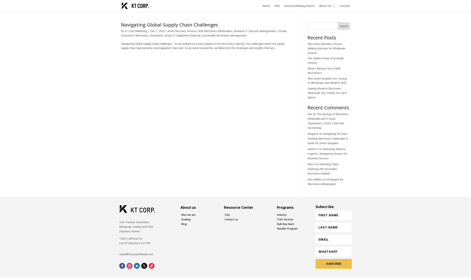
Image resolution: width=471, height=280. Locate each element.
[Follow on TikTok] (152, 266)
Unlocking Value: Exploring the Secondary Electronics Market (323, 168)
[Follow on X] (144, 266)
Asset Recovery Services (182, 31)
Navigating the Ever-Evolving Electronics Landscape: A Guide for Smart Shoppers (328, 138)
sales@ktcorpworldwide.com (136, 254)
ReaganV (313, 133)
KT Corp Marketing (136, 31)
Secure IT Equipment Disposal (182, 35)
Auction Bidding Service (299, 6)
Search (344, 26)
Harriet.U (313, 149)
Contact (344, 6)
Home (266, 6)
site (310, 114)
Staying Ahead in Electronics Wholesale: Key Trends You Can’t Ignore (327, 93)
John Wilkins (315, 179)
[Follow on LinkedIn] (137, 266)
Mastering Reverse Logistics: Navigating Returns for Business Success (327, 153)
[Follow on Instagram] (129, 266)
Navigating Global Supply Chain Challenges (169, 24)
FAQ (277, 6)
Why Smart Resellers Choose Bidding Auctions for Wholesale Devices (326, 48)
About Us (325, 6)
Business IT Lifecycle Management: (255, 31)
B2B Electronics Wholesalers (215, 31)
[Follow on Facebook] (122, 266)
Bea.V (311, 164)
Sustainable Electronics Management (224, 35)
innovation (156, 35)
